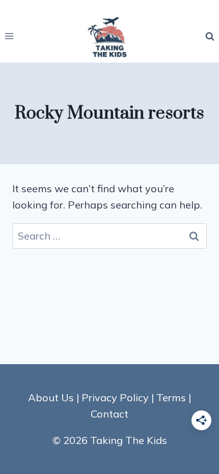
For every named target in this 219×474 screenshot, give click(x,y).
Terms (171, 397)
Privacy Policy (115, 397)
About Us (51, 397)
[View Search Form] (210, 36)
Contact (109, 413)
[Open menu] (9, 36)
